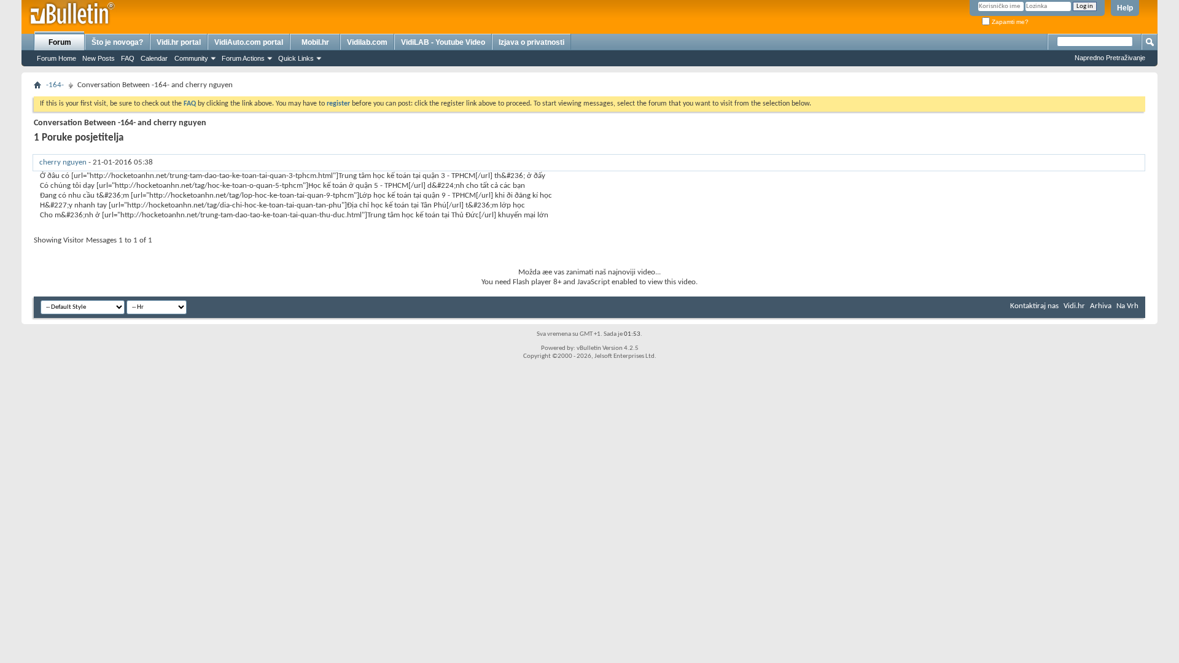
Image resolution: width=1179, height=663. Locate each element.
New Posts (98, 58)
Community (191, 58)
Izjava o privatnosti (531, 42)
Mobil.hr (315, 42)
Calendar (154, 58)
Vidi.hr (1074, 306)
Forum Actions (243, 58)
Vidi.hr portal (179, 42)
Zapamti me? (1009, 21)
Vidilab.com (367, 42)
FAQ (127, 58)
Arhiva (1100, 306)
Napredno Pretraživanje (1110, 57)
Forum (60, 42)
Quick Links (296, 58)
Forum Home (56, 58)
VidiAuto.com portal (248, 42)
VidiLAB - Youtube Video (443, 42)
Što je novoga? (117, 42)
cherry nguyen (63, 162)
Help (1125, 8)
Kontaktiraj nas (1034, 306)
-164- (55, 85)
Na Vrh (1127, 306)
